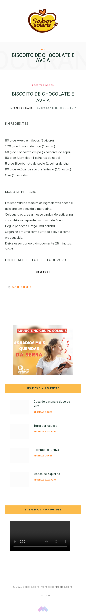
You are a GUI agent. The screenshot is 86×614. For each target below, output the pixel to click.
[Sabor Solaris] (43, 21)
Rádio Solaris (64, 586)
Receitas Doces (43, 85)
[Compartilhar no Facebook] (62, 287)
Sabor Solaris (23, 108)
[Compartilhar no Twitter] (67, 287)
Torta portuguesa (45, 426)
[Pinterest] (72, 287)
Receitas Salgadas (45, 432)
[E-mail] (77, 287)
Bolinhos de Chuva (46, 450)
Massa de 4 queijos (47, 474)
